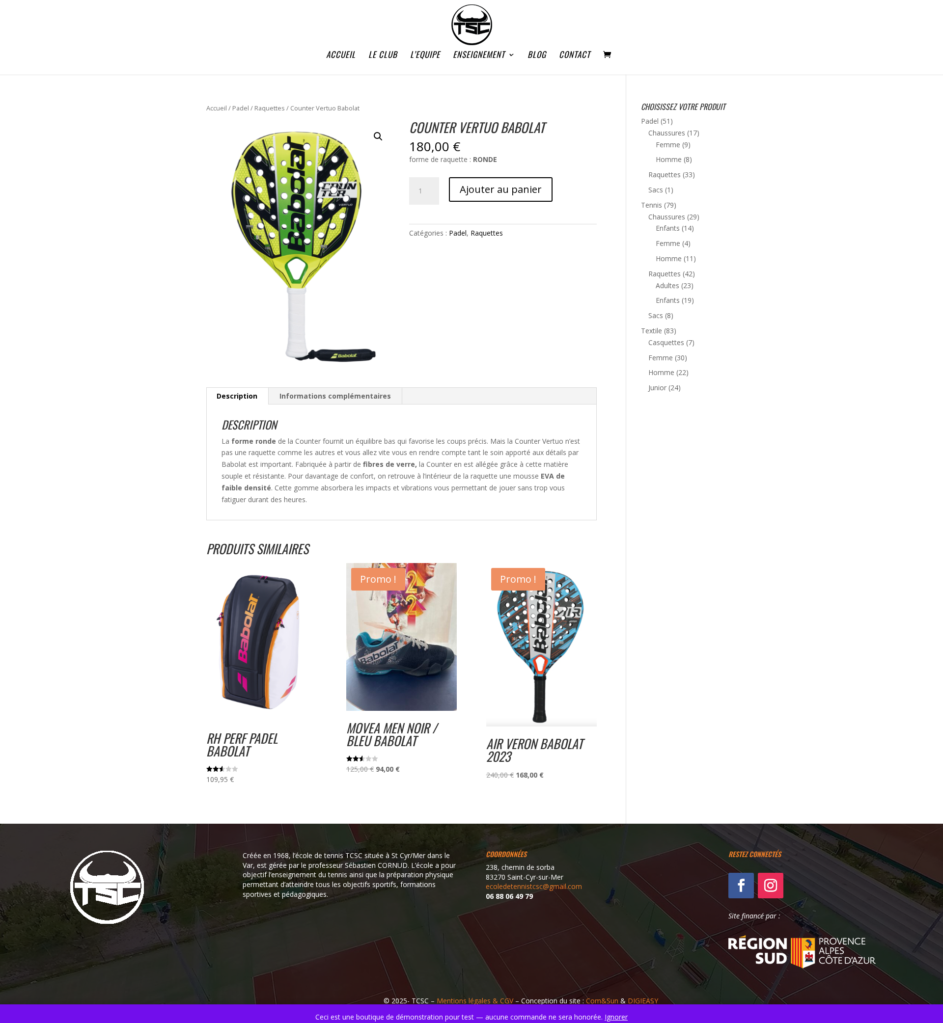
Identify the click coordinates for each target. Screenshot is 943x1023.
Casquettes (666, 342)
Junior (657, 387)
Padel (240, 108)
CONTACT (574, 55)
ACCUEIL (341, 55)
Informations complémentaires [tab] (335, 396)
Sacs (655, 189)
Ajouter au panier (501, 189)
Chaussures (666, 132)
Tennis (651, 205)
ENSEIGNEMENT (479, 55)
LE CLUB (382, 55)
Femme (668, 144)
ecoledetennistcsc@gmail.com (534, 886)
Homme (669, 159)
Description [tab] (237, 396)
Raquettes (269, 108)
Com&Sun (602, 1000)
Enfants (668, 228)
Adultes (667, 285)
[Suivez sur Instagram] (770, 885)
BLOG (536, 55)
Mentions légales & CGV (475, 1000)
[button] (378, 136)
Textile (651, 330)
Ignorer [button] (616, 1017)
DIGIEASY (643, 1000)
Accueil (216, 108)
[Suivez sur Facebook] (741, 885)
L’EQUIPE (425, 55)
